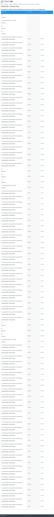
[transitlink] (7, 1)
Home (2, 4)
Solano (10, 4)
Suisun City (15, 4)
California (6, 4)
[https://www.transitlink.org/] (3, 516)
